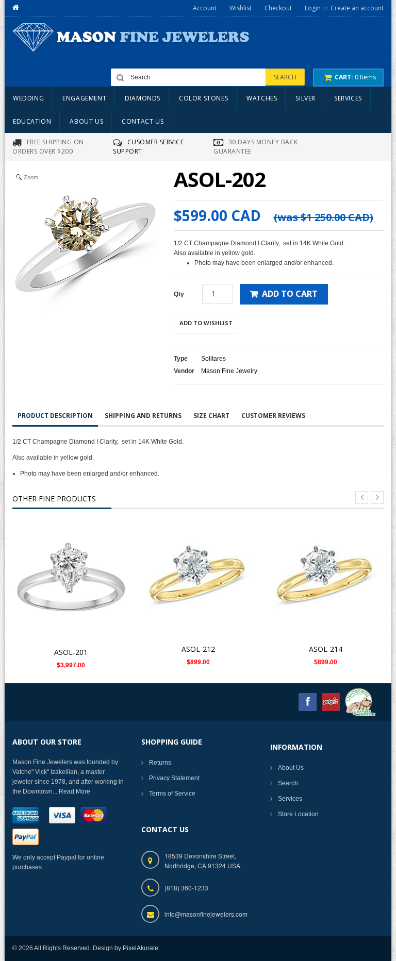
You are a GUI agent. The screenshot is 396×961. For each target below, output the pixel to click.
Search (288, 783)
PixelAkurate (140, 948)
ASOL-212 (198, 649)
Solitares (213, 358)
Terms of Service (172, 793)
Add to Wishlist (206, 323)
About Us (291, 767)
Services (290, 798)
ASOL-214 (325, 649)
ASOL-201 (71, 652)
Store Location (298, 814)
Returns (160, 762)
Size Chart (211, 415)
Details (74, 575)
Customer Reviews (273, 415)
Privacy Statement (174, 778)
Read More (74, 791)
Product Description (55, 415)
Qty (179, 294)
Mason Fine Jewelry (229, 371)
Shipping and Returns (143, 415)
